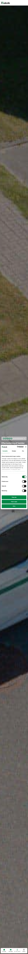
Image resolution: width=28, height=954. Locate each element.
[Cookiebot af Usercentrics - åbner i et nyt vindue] (18, 447)
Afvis (14, 506)
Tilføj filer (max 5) (14, 514)
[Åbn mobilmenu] (24, 949)
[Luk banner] (25, 446)
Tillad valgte (14, 501)
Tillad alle (14, 497)
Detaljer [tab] (14, 451)
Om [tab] (23, 451)
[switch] (24, 481)
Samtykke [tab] (5, 451)
